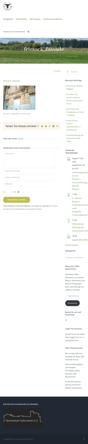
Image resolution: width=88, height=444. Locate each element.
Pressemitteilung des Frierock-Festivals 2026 (75, 138)
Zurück (57, 71)
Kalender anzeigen (71, 245)
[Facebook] (66, 320)
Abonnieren (72, 303)
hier (80, 337)
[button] (28, 31)
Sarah (8, 114)
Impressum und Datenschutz (23, 439)
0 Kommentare (26, 114)
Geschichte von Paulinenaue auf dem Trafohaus (75, 112)
